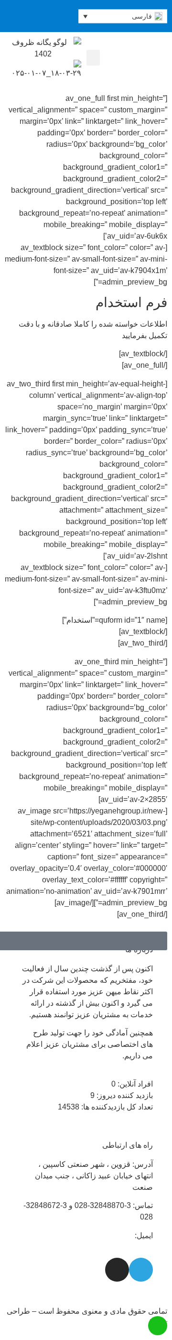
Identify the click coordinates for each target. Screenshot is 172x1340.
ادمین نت (131, 1322)
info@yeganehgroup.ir (95, 1235)
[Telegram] (21, 16)
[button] (93, 58)
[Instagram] (7, 16)
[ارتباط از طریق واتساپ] (157, 1326)
